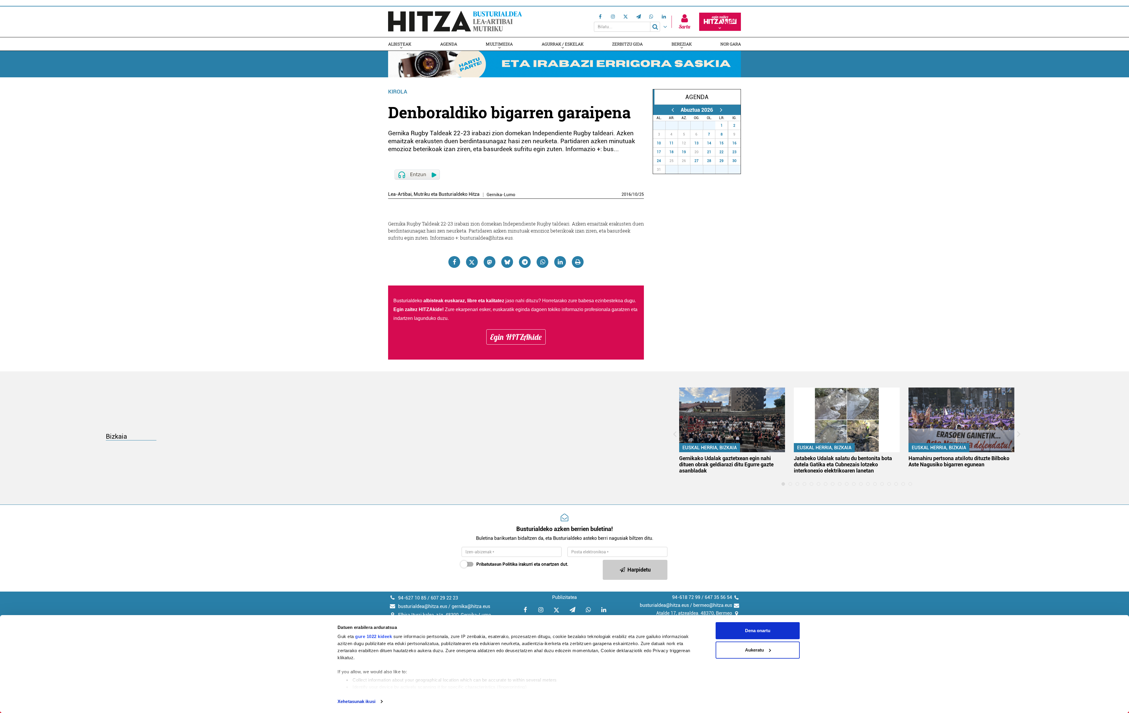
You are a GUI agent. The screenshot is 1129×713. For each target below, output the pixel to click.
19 (684, 152)
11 (671, 143)
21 (709, 152)
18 (671, 152)
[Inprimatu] (578, 262)
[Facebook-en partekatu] (454, 262)
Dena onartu (757, 630)
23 (734, 152)
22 (721, 152)
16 (734, 143)
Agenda (448, 44)
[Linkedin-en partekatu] (560, 262)
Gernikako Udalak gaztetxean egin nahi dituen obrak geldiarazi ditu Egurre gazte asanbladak (726, 464)
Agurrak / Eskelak (563, 44)
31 (712, 125)
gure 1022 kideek (373, 636)
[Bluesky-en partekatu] (507, 262)
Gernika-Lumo (501, 195)
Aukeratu (754, 649)
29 (687, 125)
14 (709, 143)
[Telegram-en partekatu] (525, 262)
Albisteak (399, 44)
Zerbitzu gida (627, 44)
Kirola (397, 91)
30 (700, 125)
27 (662, 125)
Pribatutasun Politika (496, 564)
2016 (626, 194)
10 (635, 194)
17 (659, 152)
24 (659, 161)
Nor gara (730, 44)
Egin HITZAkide (516, 337)
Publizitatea (564, 597)
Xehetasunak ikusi (356, 701)
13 (696, 143)
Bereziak (682, 44)
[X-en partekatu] (472, 262)
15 (721, 143)
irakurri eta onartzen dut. (522, 564)
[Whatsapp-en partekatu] (542, 262)
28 (675, 125)
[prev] (672, 109)
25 (641, 194)
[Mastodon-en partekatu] (489, 262)
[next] (721, 109)
